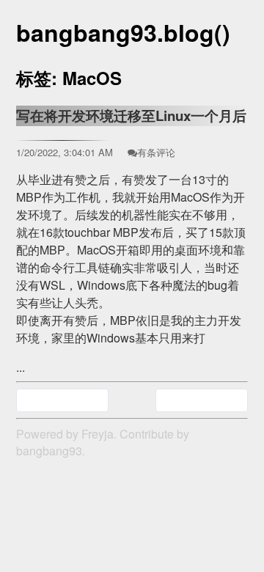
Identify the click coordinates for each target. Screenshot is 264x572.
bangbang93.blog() (123, 32)
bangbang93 (49, 450)
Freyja (97, 433)
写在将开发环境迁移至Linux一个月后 (131, 115)
